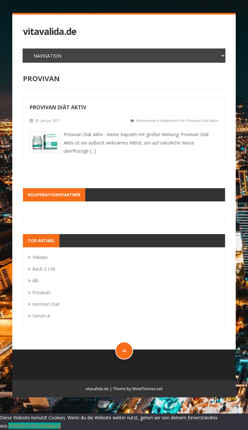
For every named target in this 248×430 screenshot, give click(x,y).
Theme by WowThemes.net (137, 389)
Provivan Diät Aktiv (58, 107)
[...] (93, 151)
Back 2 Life (44, 269)
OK (11, 426)
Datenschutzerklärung (38, 426)
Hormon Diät (46, 304)
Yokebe (40, 257)
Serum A (41, 316)
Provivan (41, 292)
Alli (35, 280)
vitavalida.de (49, 31)
